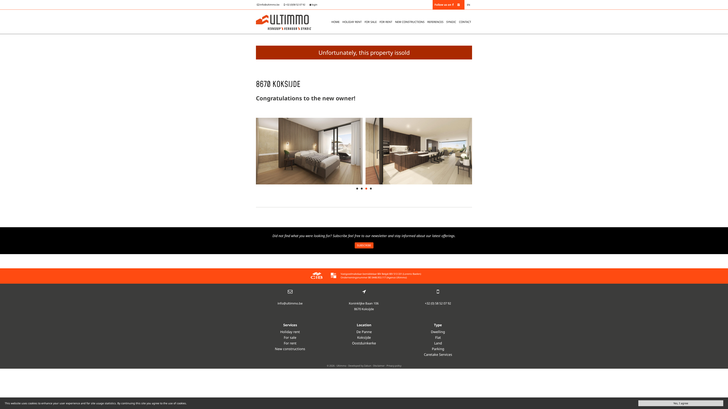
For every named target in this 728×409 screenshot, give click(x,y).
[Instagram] (459, 4)
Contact (465, 22)
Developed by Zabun (359, 365)
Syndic (451, 22)
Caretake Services (438, 354)
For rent (386, 22)
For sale (371, 22)
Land (438, 343)
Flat (438, 337)
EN (468, 4)
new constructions (409, 22)
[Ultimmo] (283, 22)
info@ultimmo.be (290, 303)
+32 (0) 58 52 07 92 (438, 303)
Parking (438, 349)
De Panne (364, 331)
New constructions (290, 349)
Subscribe (364, 245)
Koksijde (364, 337)
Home (335, 22)
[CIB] (316, 276)
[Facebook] (453, 4)
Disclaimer (379, 365)
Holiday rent (352, 22)
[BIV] (333, 276)
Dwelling (438, 331)
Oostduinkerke (364, 343)
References (435, 22)
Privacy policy (394, 365)
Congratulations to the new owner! (305, 98)
